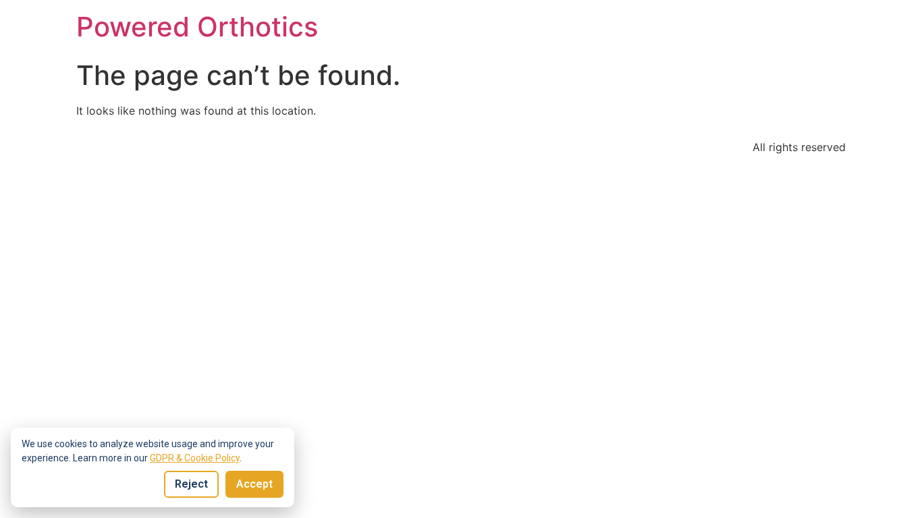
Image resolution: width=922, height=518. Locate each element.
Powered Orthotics (197, 26)
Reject (191, 484)
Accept (254, 484)
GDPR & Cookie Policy (195, 458)
